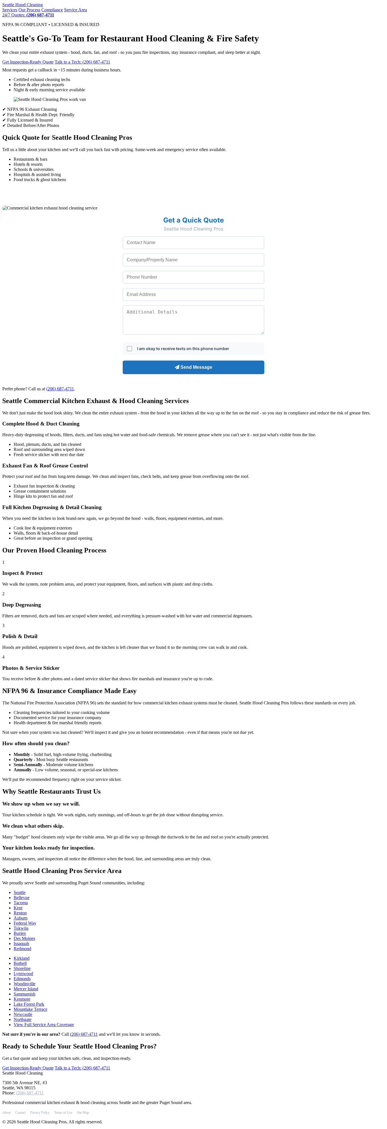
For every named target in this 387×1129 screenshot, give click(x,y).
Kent (18, 907)
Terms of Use (63, 1113)
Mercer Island (26, 988)
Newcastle (23, 1014)
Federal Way (25, 923)
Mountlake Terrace (30, 1009)
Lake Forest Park (29, 1004)
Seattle (22, 4)
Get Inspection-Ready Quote (28, 62)
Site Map (83, 1113)
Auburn (20, 918)
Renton (20, 912)
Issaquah (21, 943)
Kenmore (22, 999)
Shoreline (22, 968)
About (6, 1113)
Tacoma (21, 902)
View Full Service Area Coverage (44, 1024)
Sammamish (24, 994)
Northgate (22, 1019)
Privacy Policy (40, 1113)
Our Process (29, 9)
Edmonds (22, 978)
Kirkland (21, 958)
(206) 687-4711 (60, 388)
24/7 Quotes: (28, 14)
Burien (20, 933)
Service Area (75, 9)
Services (9, 9)
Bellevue (21, 897)
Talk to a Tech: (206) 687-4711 (82, 62)
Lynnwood (23, 973)
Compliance (52, 9)
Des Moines (24, 938)
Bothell (20, 963)
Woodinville (24, 983)
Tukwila (21, 928)
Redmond (22, 948)
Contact (20, 1113)
